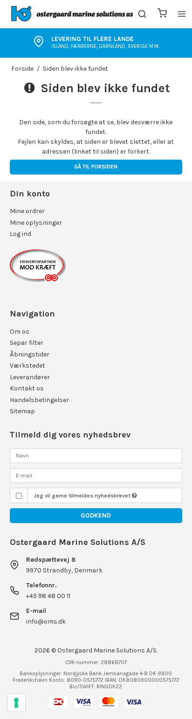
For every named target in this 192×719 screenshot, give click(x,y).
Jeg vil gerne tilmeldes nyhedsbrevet (83, 495)
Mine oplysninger (36, 223)
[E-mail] (96, 475)
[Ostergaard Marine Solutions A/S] (74, 14)
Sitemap (22, 411)
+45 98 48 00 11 (48, 596)
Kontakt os (27, 388)
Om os (19, 332)
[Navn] (96, 455)
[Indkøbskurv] (162, 14)
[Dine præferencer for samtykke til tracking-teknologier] (16, 703)
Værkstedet (27, 366)
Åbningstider (29, 354)
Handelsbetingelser (39, 400)
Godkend (96, 515)
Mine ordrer (27, 211)
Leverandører (30, 377)
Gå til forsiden (95, 166)
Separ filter (26, 343)
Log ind (20, 234)
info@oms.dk (46, 621)
